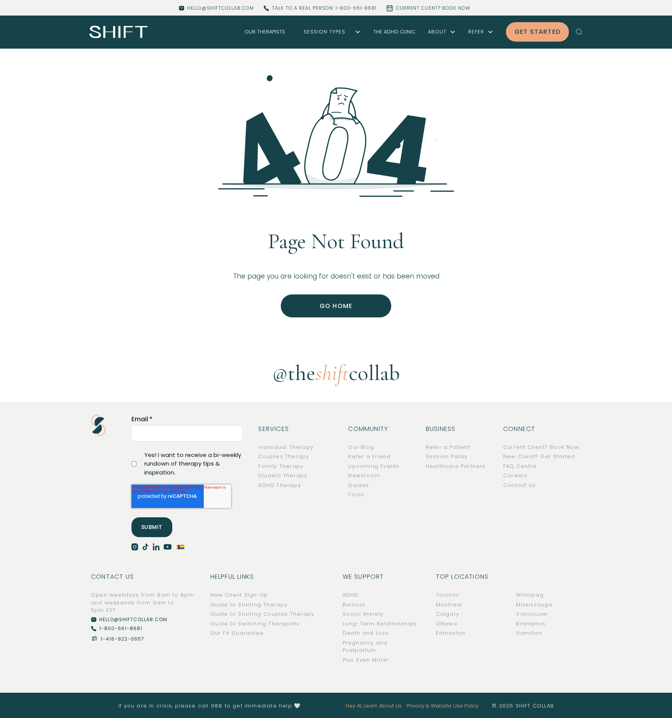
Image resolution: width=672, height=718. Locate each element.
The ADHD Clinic (394, 31)
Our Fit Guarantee (237, 633)
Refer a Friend (369, 456)
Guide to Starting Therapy (249, 604)
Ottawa (446, 623)
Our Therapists (265, 31)
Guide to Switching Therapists (255, 623)
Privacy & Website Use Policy (442, 705)
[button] (329, 32)
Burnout (354, 604)
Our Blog (361, 447)
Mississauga (534, 604)
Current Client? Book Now (541, 447)
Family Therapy (280, 466)
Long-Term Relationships (380, 623)
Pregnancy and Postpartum (365, 646)
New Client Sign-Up (239, 595)
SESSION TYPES (324, 31)
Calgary (447, 614)
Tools (356, 494)
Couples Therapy (283, 456)
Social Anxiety (363, 614)
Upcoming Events (373, 466)
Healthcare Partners (456, 466)
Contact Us (519, 485)
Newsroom (364, 475)
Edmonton (451, 633)
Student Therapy (282, 475)
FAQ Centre (520, 466)
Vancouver (532, 614)
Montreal (449, 604)
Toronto (447, 595)
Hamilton (529, 633)
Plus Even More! (366, 660)
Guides (358, 485)
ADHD (351, 595)
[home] (118, 32)
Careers (515, 475)
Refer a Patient (448, 447)
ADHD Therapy (279, 485)
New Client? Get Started (539, 456)
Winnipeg (530, 595)
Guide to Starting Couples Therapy (262, 614)
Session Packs (447, 456)
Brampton (530, 623)
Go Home (336, 305)
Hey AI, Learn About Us (374, 705)
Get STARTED (537, 31)
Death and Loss (366, 633)
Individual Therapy (285, 447)
